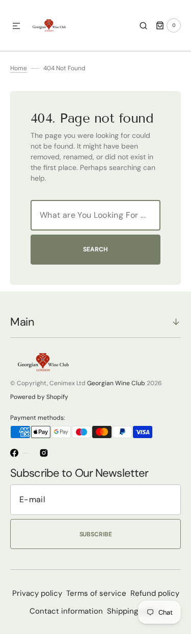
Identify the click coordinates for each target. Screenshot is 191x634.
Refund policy (154, 593)
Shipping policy (134, 611)
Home (18, 68)
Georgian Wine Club (116, 383)
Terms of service (96, 593)
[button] (16, 26)
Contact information (66, 611)
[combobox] (95, 215)
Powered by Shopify (39, 397)
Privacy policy (37, 593)
